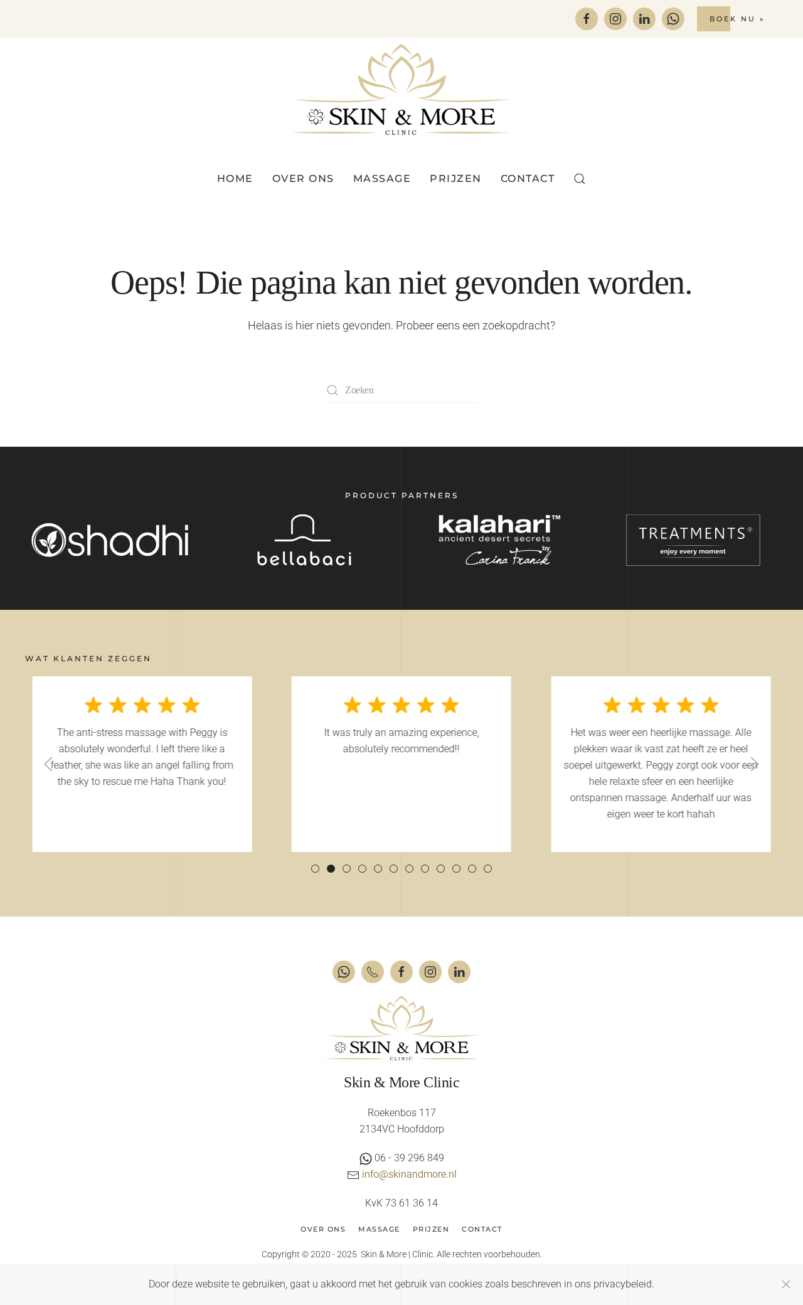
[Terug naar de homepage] (401, 89)
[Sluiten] (786, 1284)
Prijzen (456, 178)
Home (235, 178)
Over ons (323, 1229)
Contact (528, 178)
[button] (579, 179)
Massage (379, 1229)
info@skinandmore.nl (409, 1174)
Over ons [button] (303, 178)
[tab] (315, 869)
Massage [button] (382, 178)
